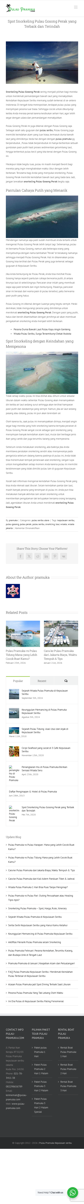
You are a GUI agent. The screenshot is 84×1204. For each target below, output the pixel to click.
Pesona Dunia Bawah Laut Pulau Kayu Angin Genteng (42, 329)
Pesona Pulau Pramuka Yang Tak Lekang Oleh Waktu (35, 992)
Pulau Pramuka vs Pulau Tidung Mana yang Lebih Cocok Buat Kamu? (21, 655)
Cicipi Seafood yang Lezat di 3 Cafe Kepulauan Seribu (46, 749)
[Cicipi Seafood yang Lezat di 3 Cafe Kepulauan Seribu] (14, 748)
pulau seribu (46, 130)
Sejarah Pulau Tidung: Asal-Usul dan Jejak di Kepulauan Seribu (45, 730)
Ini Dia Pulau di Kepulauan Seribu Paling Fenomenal (36, 1001)
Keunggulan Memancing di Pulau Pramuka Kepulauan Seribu (44, 711)
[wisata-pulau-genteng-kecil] (42, 62)
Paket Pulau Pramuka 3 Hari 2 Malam (41, 1086)
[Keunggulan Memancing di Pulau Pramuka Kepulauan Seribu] (14, 710)
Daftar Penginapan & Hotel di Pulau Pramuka (33, 791)
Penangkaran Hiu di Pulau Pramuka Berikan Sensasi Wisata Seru (44, 768)
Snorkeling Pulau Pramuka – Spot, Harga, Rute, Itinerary (37, 908)
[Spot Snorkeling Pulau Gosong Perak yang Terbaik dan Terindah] (14, 807)
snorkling (50, 524)
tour (57, 524)
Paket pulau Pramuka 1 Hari (40, 1052)
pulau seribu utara (40, 520)
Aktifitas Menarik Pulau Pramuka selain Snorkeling (34, 942)
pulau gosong (12, 524)
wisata (63, 524)
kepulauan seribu (65, 520)
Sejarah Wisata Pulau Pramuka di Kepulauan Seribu (45, 692)
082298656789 (14, 1086)
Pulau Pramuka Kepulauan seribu (55, 1142)
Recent (42, 681)
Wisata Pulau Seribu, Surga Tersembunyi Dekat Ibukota (42, 333)
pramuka (13, 520)
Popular (18, 681)
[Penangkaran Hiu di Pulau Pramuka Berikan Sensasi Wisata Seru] (14, 767)
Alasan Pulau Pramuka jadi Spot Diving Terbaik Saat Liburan (39, 984)
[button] (9, 643)
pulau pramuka (63, 139)
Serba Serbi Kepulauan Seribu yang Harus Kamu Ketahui (37, 925)
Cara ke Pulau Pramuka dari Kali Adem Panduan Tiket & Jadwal (41, 878)
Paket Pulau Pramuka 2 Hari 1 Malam (41, 1069)
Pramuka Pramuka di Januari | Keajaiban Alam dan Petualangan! (41, 963)
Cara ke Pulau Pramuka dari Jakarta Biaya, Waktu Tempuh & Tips (60, 655)
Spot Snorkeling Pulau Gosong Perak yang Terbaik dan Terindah (48, 809)
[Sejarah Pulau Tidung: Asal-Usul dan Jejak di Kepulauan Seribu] (14, 729)
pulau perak (25, 524)
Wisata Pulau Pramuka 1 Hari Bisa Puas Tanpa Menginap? (38, 887)
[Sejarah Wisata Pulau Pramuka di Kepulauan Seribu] (14, 691)
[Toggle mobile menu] (76, 7)
